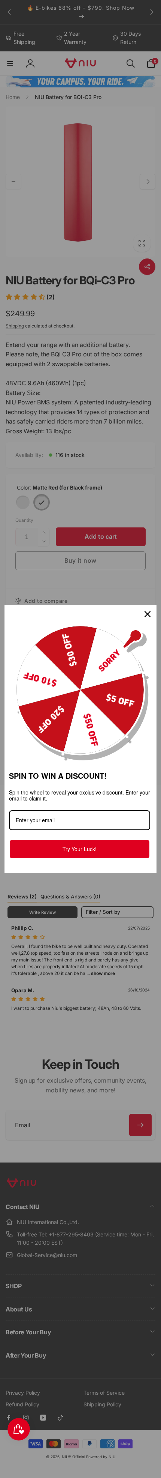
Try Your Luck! (80, 849)
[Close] (148, 614)
